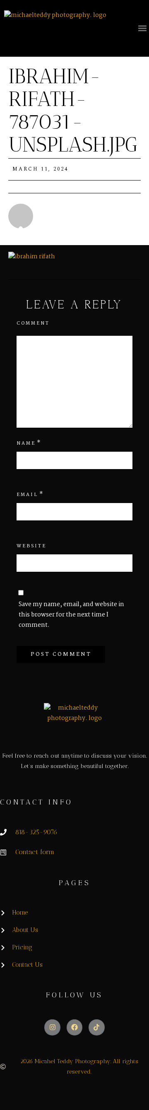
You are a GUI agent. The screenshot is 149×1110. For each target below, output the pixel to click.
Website (31, 546)
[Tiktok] (96, 1027)
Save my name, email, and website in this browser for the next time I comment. (71, 615)
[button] (142, 28)
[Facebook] (74, 1027)
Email (27, 494)
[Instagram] (52, 1027)
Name (26, 443)
